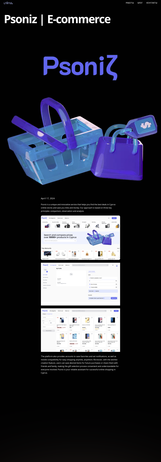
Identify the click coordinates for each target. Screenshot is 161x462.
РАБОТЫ (130, 3)
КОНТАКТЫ (151, 3)
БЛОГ (140, 3)
